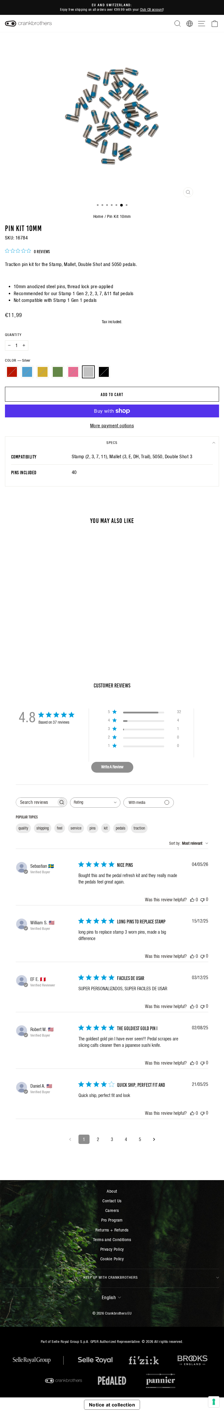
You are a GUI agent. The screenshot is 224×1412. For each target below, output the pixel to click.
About (112, 1191)
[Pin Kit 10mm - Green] (46, 634)
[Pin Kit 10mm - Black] (66, 634)
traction (139, 828)
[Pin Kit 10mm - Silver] (59, 634)
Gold (42, 372)
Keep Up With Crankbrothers (110, 1277)
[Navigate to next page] (154, 1139)
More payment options (112, 425)
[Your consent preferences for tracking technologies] (213, 1401)
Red (12, 372)
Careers (112, 1210)
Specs (112, 442)
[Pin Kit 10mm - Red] (26, 634)
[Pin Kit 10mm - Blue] (33, 634)
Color (17, 360)
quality (23, 828)
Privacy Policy (112, 1249)
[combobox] (95, 802)
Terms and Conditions (112, 1239)
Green (58, 372)
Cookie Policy (112, 1258)
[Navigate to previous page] (70, 1139)
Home (98, 216)
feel (59, 828)
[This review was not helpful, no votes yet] (202, 899)
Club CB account (151, 9)
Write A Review (112, 766)
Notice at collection (112, 1405)
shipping (42, 828)
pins (93, 828)
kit (106, 828)
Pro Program (112, 1219)
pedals (120, 828)
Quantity (13, 335)
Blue (27, 372)
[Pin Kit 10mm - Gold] (39, 634)
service (76, 828)
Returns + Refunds (111, 1229)
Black (104, 372)
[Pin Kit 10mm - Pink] (53, 634)
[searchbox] (36, 802)
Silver (88, 372)
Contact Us (111, 1200)
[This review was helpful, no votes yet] (192, 899)
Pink (73, 372)
